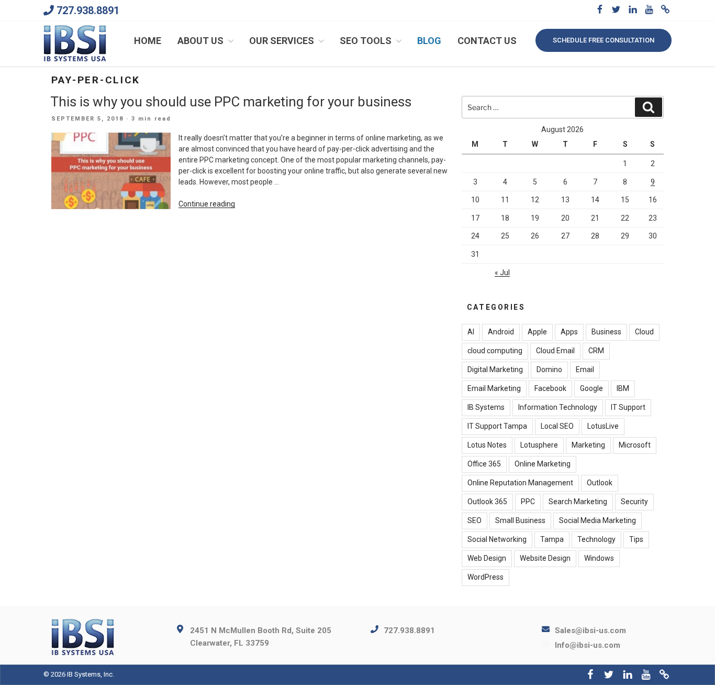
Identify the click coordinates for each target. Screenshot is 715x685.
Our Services (281, 40)
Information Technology (557, 407)
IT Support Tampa (497, 426)
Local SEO (557, 426)
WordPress (485, 577)
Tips (636, 539)
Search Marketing (578, 501)
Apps (569, 332)
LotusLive (603, 426)
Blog (429, 40)
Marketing (588, 445)
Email (585, 369)
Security (634, 501)
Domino (549, 369)
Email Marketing (494, 388)
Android (501, 332)
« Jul (502, 272)
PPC (528, 501)
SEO (474, 520)
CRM (596, 350)
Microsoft (635, 445)
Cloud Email (555, 350)
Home (147, 40)
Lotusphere (539, 445)
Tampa (552, 539)
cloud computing (494, 350)
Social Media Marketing (597, 520)
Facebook (550, 388)
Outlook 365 (487, 501)
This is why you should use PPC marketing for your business (230, 102)
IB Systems (486, 407)
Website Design (545, 558)
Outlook (599, 483)
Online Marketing (543, 464)
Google (591, 388)
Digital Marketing (495, 369)
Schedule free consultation (603, 40)
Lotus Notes (487, 445)
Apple (537, 332)
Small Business (520, 520)
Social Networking (497, 539)
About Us (200, 40)
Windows (599, 558)
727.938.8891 (88, 10)
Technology (596, 539)
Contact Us (487, 40)
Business (606, 332)
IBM (623, 388)
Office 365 (484, 464)
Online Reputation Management (520, 483)
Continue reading (206, 204)
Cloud (644, 332)
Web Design (486, 558)
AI (470, 332)
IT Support (628, 407)
